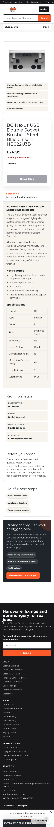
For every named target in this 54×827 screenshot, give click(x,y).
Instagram (23, 805)
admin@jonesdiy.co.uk (14, 794)
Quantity (11, 163)
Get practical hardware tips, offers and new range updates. (25, 637)
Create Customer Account (15, 755)
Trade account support (18, 510)
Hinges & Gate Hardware (15, 678)
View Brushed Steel (17, 496)
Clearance (8, 693)
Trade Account (10, 747)
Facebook (9, 805)
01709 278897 (9, 790)
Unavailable (27, 178)
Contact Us (8, 704)
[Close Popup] (51, 812)
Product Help (9, 728)
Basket (44, 9)
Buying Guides (10, 732)
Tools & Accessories (12, 689)
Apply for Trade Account (14, 751)
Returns (6, 712)
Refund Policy (9, 716)
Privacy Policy (9, 720)
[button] (24, 823)
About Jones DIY (11, 771)
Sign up (27, 653)
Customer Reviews (12, 775)
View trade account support (23, 575)
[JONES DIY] (20, 9)
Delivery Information (12, 708)
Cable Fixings (9, 686)
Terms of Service (11, 724)
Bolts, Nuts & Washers (13, 669)
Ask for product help (17, 503)
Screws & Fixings (11, 666)
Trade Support (10, 759)
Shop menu (27, 27)
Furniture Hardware (12, 681)
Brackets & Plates (11, 674)
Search (44, 18)
